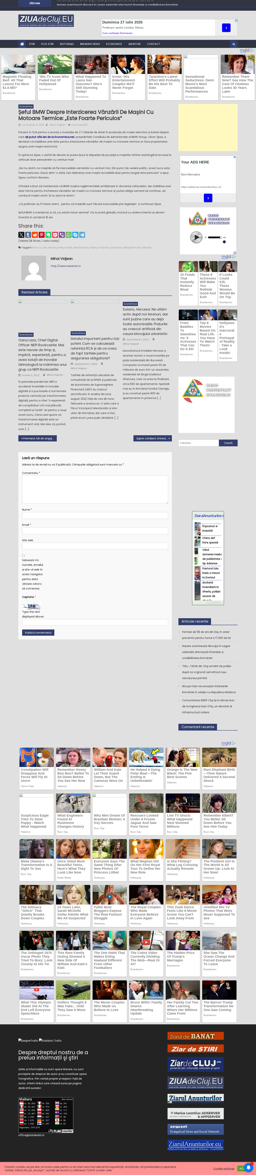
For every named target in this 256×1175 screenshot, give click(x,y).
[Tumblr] (28, 235)
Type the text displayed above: (33, 614)
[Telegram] (82, 235)
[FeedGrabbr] (208, 602)
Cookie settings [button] (223, 1168)
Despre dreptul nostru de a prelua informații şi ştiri (53, 1055)
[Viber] (62, 235)
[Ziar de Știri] (196, 1048)
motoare (103, 247)
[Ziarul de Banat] (196, 1035)
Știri (32, 44)
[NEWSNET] (196, 1129)
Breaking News (90, 44)
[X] (21, 235)
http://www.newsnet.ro (66, 266)
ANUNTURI (134, 44)
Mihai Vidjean (57, 125)
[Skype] (75, 235)
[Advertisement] (208, 127)
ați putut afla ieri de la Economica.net (49, 137)
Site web (27, 540)
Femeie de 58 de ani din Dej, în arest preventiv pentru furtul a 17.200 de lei (206, 635)
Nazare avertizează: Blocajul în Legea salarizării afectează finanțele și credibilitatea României (117, 3)
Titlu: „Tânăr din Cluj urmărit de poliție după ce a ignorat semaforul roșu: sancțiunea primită (206, 672)
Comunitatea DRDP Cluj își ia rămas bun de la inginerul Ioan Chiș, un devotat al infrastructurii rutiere (208, 706)
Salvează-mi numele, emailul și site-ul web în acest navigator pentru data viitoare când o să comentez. (32, 574)
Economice (114, 44)
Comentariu (31, 473)
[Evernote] (48, 235)
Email (26, 525)
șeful (126, 247)
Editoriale (67, 44)
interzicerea (80, 247)
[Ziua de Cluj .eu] (196, 1082)
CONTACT (153, 44)
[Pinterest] (42, 235)
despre (52, 247)
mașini (93, 247)
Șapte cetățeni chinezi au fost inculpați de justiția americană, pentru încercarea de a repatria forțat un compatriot (154, 438)
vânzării (146, 247)
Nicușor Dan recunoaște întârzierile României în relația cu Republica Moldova (209, 689)
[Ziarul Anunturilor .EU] (196, 1145)
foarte (68, 247)
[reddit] (35, 235)
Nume (27, 510)
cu (40, 247)
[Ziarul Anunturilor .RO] (196, 1098)
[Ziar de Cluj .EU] (196, 1064)
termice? (135, 247)
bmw (35, 247)
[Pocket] (55, 235)
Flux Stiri (47, 44)
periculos (116, 247)
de (45, 247)
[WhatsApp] (69, 235)
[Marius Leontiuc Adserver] (196, 1113)
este (60, 247)
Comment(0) (79, 125)
